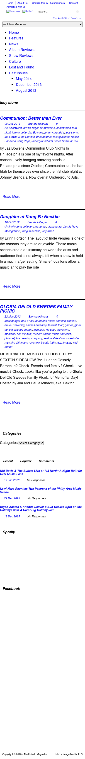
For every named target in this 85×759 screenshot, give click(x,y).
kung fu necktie (31, 231)
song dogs (23, 141)
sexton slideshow (54, 338)
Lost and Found (21, 67)
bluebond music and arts (50, 321)
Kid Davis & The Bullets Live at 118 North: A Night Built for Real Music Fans (41, 472)
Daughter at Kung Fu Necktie (30, 216)
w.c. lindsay (64, 342)
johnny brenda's (54, 132)
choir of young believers (19, 226)
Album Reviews (21, 49)
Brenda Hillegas (38, 123)
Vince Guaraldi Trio (66, 141)
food (60, 325)
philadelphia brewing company (23, 338)
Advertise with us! (16, 6)
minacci (27, 334)
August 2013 (26, 90)
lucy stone (72, 132)
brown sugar (31, 128)
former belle (19, 132)
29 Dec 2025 (12, 498)
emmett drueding (36, 325)
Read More (11, 196)
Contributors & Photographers (48, 3)
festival (52, 325)
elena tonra (55, 226)
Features (16, 38)
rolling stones (61, 136)
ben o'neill (27, 321)
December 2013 (29, 84)
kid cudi (50, 329)
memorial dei (13, 334)
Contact (73, 3)
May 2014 (24, 78)
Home (10, 3)
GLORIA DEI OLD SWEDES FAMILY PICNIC (36, 308)
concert (71, 321)
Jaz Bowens (35, 132)
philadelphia (44, 136)
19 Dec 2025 (12, 516)
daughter (40, 226)
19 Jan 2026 (11, 480)
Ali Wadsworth (13, 128)
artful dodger (12, 321)
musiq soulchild (61, 334)
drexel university (14, 325)
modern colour (42, 334)
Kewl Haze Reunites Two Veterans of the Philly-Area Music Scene (40, 490)
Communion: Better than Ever (31, 118)
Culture (15, 61)
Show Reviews (21, 55)
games (69, 325)
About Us (22, 3)
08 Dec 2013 (12, 123)
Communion (47, 128)
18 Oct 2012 (12, 222)
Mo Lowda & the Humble (20, 136)
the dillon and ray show (25, 342)
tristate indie (48, 342)
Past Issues (18, 72)
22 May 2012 (13, 316)
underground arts (42, 141)
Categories (9, 442)
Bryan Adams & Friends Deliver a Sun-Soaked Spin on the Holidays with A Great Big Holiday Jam (41, 508)
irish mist (39, 329)
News (13, 43)
